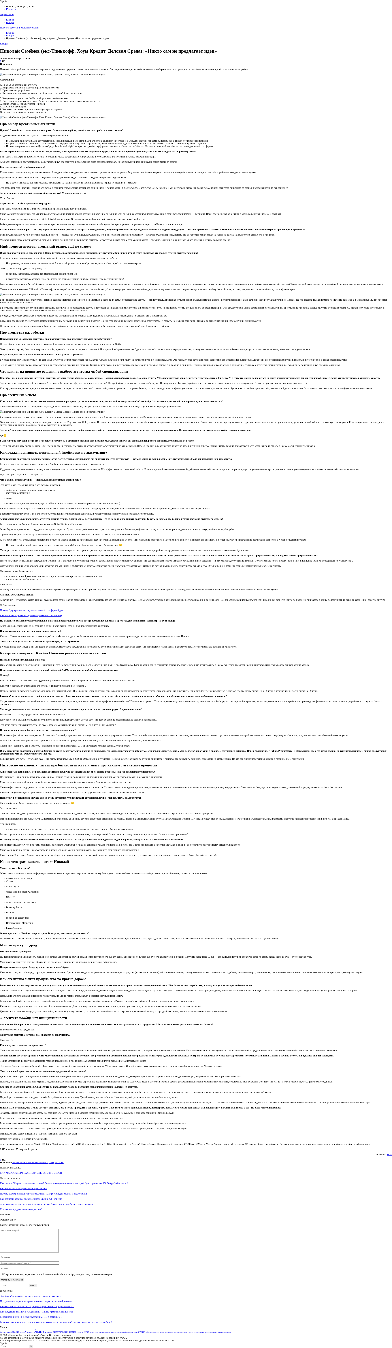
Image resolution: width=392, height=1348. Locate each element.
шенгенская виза (225, 1332)
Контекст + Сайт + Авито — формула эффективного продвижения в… (37, 1306)
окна (136, 1332)
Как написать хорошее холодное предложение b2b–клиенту (31, 615)
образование (129, 1332)
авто (8, 1332)
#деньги (3, 1332)
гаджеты (80, 1332)
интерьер (102, 1332)
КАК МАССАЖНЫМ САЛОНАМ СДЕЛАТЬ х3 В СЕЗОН (31, 1173)
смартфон (173, 1332)
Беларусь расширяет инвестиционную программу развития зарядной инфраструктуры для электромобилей (56, 1322)
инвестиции (94, 1332)
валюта (49, 1332)
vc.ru (389, 1154)
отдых (141, 1331)
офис (148, 1332)
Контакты (11, 9)
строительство (199, 1332)
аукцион (30, 1332)
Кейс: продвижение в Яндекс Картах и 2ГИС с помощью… (31, 1317)
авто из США (18, 1331)
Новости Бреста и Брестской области (19, 27)
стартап (190, 1332)
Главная (10, 19)
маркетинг (110, 1332)
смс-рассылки (182, 1332)
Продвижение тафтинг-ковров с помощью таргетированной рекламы (36, 1301)
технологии (209, 1332)
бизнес (40, 1331)
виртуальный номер (64, 1331)
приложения (154, 1332)
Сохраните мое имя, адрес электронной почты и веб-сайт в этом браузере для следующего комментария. (57, 1274)
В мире (10, 22)
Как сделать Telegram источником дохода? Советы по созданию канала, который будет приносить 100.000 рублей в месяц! (64, 1183)
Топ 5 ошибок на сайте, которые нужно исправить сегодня (30, 1296)
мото (122, 1332)
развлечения (164, 1332)
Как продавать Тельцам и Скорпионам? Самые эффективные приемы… (37, 1311)
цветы (216, 1332)
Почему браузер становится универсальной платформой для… (32, 610)
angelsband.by (7, 14)
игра (86, 1331)
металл (117, 1332)
